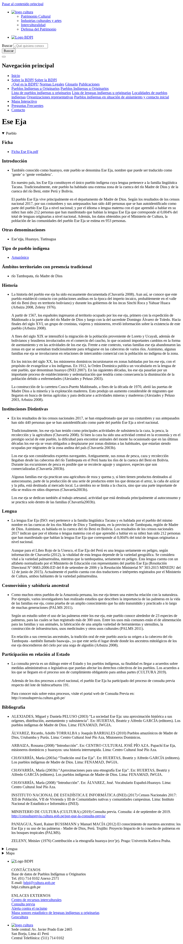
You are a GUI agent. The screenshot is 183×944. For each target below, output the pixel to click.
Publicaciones (89, 84)
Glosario (71, 84)
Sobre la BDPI (22, 80)
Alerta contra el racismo (29, 908)
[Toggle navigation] (4, 56)
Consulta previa (23, 904)
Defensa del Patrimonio (38, 29)
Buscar (7, 46)
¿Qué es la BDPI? (25, 84)
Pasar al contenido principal (22, 4)
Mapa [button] (10, 853)
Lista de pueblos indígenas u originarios (41, 93)
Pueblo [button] (11, 133)
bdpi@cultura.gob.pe (39, 883)
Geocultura (19, 917)
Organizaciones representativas (50, 97)
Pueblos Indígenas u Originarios (35, 88)
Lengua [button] (11, 849)
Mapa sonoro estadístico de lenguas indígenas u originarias (55, 913)
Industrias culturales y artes (41, 21)
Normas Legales (52, 84)
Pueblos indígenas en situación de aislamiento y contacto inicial (121, 97)
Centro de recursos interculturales (36, 900)
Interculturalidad (33, 25)
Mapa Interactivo (24, 101)
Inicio (15, 76)
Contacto (18, 110)
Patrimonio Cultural (36, 16)
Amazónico (20, 257)
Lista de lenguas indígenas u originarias (101, 93)
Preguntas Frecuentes (27, 106)
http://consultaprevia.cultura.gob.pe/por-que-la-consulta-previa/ (58, 816)
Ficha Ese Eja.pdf (24, 152)
